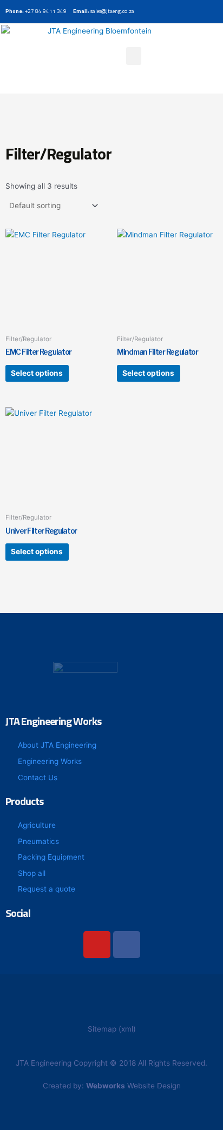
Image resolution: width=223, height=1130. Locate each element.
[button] (133, 56)
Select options (37, 373)
